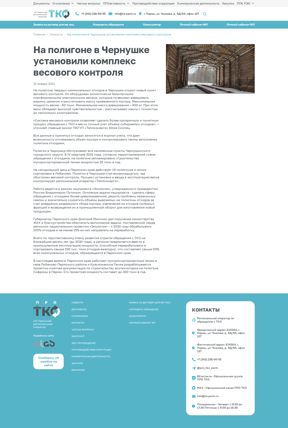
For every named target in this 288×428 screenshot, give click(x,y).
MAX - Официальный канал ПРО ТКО (222, 387)
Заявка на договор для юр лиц (53, 24)
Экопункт (78, 336)
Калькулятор (152, 24)
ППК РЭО (243, 3)
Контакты (78, 322)
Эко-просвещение (84, 343)
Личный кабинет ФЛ (194, 24)
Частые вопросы (88, 3)
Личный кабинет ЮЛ (241, 24)
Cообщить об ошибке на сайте (48, 361)
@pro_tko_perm (207, 367)
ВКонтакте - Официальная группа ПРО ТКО (220, 377)
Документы (41, 3)
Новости (77, 302)
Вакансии (78, 369)
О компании (61, 3)
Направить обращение (108, 24)
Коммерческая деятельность (198, 3)
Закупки (228, 3)
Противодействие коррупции (153, 3)
